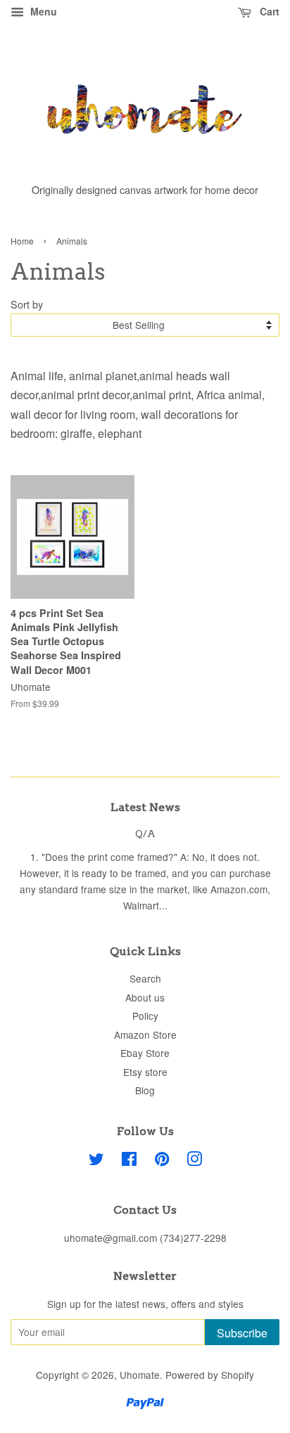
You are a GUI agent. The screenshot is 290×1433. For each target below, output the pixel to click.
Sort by (27, 304)
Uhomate (140, 1375)
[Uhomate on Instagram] (194, 1161)
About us (145, 997)
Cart (268, 11)
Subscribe (242, 1333)
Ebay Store (145, 1053)
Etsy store (145, 1072)
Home (22, 241)
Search (145, 978)
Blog (145, 1090)
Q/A (145, 833)
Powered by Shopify (209, 1375)
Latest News (145, 807)
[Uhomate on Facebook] (129, 1161)
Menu (42, 11)
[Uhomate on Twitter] (96, 1161)
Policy (145, 1016)
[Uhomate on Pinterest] (162, 1161)
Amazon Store (145, 1034)
